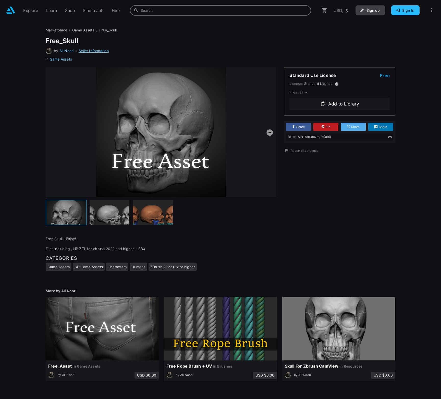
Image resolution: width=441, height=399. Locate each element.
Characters (117, 267)
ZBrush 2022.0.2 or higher (172, 267)
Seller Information (94, 51)
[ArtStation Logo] (10, 10)
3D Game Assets (89, 267)
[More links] (432, 10)
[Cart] (324, 10)
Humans (138, 267)
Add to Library (343, 104)
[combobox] (220, 10)
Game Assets (61, 59)
